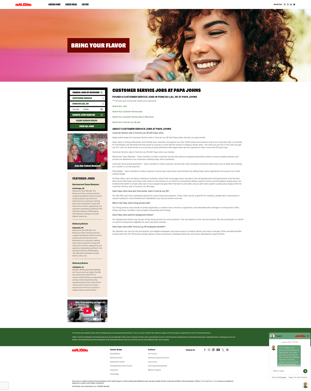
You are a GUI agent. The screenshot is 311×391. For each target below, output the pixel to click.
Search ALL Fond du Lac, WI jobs (126, 122)
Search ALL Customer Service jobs (127, 111)
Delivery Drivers (116, 358)
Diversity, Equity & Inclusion (158, 358)
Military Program (154, 370)
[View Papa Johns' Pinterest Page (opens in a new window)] (227, 350)
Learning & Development (157, 366)
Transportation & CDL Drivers (121, 366)
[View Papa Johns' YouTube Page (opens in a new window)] (218, 350)
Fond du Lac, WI (80, 103)
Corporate (114, 370)
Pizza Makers (115, 354)
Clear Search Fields (86, 120)
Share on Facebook (284, 4)
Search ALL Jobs (119, 106)
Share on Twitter (288, 4)
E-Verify (202, 381)
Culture (86, 5)
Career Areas (72, 5)
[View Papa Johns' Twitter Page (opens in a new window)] (223, 350)
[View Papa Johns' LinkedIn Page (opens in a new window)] (214, 350)
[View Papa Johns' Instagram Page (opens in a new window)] (209, 350)
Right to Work (213, 381)
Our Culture (152, 354)
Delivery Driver (80, 223)
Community (152, 362)
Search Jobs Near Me (83, 115)
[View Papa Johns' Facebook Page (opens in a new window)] (205, 350)
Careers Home (54, 4)
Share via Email (294, 4)
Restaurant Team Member (85, 184)
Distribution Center (117, 362)
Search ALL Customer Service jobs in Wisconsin (133, 117)
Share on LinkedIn (291, 4)
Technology (114, 374)
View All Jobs (86, 126)
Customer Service (82, 98)
